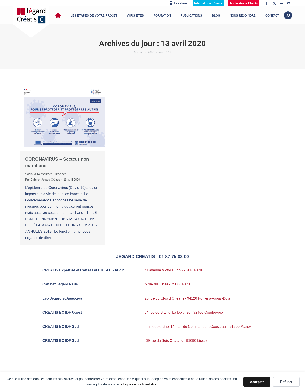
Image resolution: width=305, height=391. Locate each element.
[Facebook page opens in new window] (267, 3)
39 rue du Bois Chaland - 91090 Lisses (176, 340)
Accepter (257, 382)
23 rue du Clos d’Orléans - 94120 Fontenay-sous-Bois (187, 298)
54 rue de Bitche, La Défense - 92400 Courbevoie (183, 312)
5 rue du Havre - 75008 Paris (167, 284)
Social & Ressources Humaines (45, 174)
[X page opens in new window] (274, 3)
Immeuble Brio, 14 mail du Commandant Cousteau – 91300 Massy (198, 326)
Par (42, 179)
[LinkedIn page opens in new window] (281, 3)
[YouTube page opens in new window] (289, 3)
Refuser (286, 382)
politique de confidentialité (137, 384)
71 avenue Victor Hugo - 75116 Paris (173, 270)
